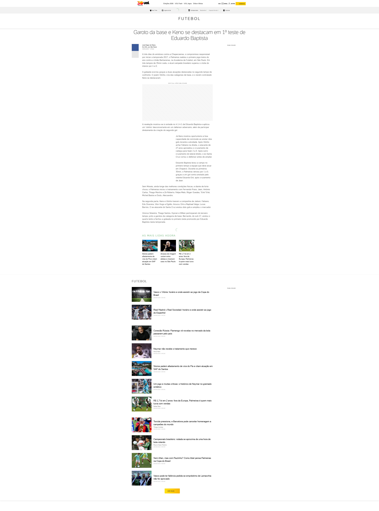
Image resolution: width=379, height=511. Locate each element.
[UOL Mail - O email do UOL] (224, 3)
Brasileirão (203, 10)
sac (219, 3)
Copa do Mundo (213, 10)
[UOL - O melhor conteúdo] (143, 3)
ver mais (170, 491)
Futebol (189, 18)
